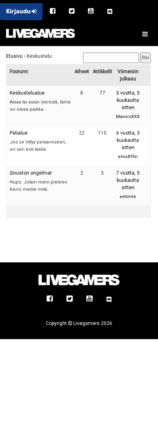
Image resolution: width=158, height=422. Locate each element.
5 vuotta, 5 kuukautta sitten (128, 100)
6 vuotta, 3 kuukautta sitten (128, 140)
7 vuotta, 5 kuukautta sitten (128, 180)
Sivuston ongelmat (31, 173)
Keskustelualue (27, 93)
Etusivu (14, 56)
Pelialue (19, 133)
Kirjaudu (19, 11)
